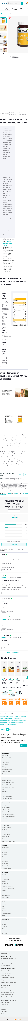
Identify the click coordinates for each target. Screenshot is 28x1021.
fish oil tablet (24, 716)
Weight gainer (5, 766)
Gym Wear (3, 1013)
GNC (20, 716)
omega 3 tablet (3, 718)
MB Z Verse (4, 933)
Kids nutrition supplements (7, 987)
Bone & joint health (5, 975)
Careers (4, 890)
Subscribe (23, 745)
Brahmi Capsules (6, 811)
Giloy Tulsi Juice (5, 809)
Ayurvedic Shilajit (6, 807)
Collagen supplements (7, 798)
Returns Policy (5, 861)
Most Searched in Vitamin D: (6, 713)
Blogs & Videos (5, 897)
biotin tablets (10, 718)
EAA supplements (6, 771)
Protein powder (5, 762)
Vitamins (16, 493)
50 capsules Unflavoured (18, 557)
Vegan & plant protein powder (8, 963)
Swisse (16, 716)
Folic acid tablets (17, 718)
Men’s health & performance (7, 992)
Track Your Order (6, 866)
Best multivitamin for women (8, 784)
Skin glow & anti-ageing (6, 980)
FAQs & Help (4, 850)
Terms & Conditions (6, 868)
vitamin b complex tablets (5, 720)
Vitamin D (9, 493)
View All (26, 658)
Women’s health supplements (8, 990)
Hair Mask (4, 838)
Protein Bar (4, 910)
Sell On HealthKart (6, 895)
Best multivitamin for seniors (8, 787)
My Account (4, 854)
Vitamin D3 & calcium (7, 796)
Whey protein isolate (6, 757)
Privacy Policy (5, 863)
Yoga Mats (3, 1009)
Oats (3, 906)
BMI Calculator (5, 847)
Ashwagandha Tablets (7, 805)
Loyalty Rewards (5, 879)
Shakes (3, 915)
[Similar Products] (4, 668)
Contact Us (4, 852)
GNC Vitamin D (11, 716)
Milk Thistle (4, 818)
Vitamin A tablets (12, 724)
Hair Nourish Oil (5, 836)
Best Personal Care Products (8, 841)
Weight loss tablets (5, 970)
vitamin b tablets (15, 720)
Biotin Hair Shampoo (6, 827)
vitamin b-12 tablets (4, 724)
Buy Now (4, 703)
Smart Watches (4, 1004)
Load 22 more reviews (13, 652)
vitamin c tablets (22, 720)
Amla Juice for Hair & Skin (8, 814)
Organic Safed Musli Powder (8, 816)
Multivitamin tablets (6, 780)
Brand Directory (5, 893)
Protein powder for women (7, 960)
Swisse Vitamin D (4, 716)
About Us (4, 874)
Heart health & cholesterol (7, 973)
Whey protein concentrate (8, 760)
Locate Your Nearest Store (8, 888)
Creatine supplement (7, 769)
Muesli (3, 908)
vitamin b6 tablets (20, 722)
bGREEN (4, 931)
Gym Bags (3, 1011)
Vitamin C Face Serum (7, 821)
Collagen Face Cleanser (7, 832)
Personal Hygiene (6, 834)
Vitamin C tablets (6, 794)
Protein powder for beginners (8, 958)
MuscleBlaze (5, 922)
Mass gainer (5, 764)
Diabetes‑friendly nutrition (7, 996)
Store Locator (5, 856)
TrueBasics (4, 926)
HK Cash (4, 881)
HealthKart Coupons (6, 883)
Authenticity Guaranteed (7, 886)
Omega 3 (4, 789)
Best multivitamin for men (8, 782)
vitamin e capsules (12, 722)
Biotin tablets (5, 791)
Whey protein (5, 755)
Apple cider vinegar (6, 913)
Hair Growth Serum (6, 829)
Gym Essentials (4, 1007)
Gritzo (3, 928)
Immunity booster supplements (8, 982)
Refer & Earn (5, 877)
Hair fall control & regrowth (7, 977)
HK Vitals (4, 924)
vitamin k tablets (3, 722)
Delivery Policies (5, 859)
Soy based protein (5, 965)
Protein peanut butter (7, 904)
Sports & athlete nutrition (7, 994)
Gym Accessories (5, 1002)
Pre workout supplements (8, 773)
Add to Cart (11, 699)
